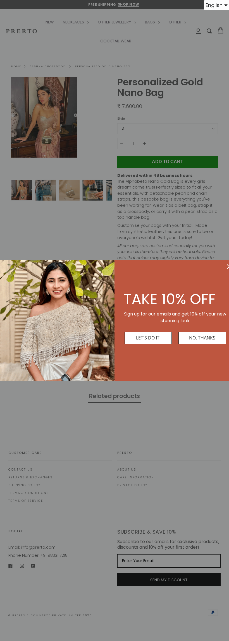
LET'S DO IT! (148, 338)
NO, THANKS (202, 338)
